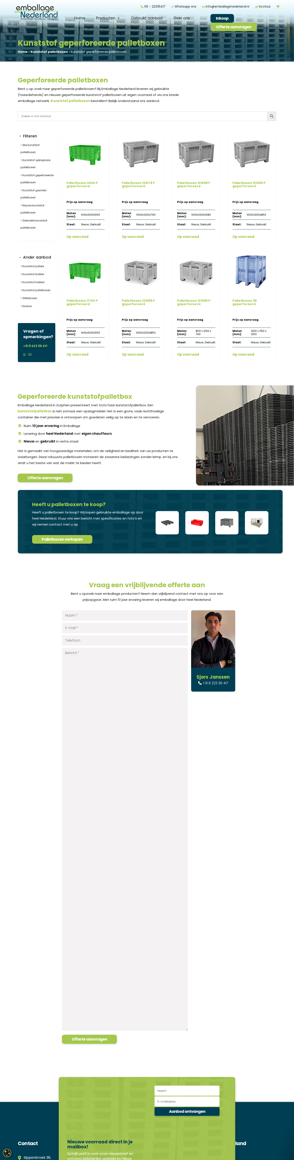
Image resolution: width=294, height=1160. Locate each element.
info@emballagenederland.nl (227, 6)
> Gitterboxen (28, 298)
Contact (132, 26)
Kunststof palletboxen (49, 52)
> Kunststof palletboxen (35, 290)
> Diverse (26, 306)
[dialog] (7, 1153)
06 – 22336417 (154, 6)
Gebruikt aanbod (146, 18)
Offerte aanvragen (233, 27)
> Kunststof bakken (32, 282)
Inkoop (222, 18)
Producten (105, 18)
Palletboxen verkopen (62, 539)
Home (79, 18)
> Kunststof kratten (32, 274)
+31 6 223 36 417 (35, 346)
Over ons (181, 18)
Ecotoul (264, 6)
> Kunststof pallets (32, 266)
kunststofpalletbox (35, 411)
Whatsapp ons (185, 6)
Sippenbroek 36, (36, 1157)
